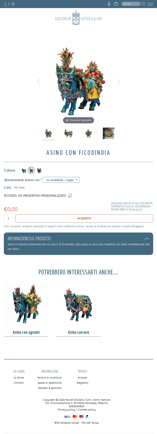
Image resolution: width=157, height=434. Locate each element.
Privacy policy (66, 409)
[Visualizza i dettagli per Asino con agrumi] (26, 305)
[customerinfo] (109, 4)
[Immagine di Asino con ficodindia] (48, 133)
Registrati (82, 382)
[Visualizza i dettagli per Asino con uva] (78, 305)
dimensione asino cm (22, 180)
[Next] (118, 81)
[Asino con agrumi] (38, 170)
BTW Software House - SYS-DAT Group (77, 422)
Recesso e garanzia (49, 387)
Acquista (84, 218)
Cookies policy (87, 409)
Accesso (82, 377)
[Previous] (38, 81)
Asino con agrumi (26, 332)
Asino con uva (78, 332)
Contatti (19, 382)
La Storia (19, 377)
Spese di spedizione (50, 382)
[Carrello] (116, 4)
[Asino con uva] (23, 170)
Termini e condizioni (50, 377)
